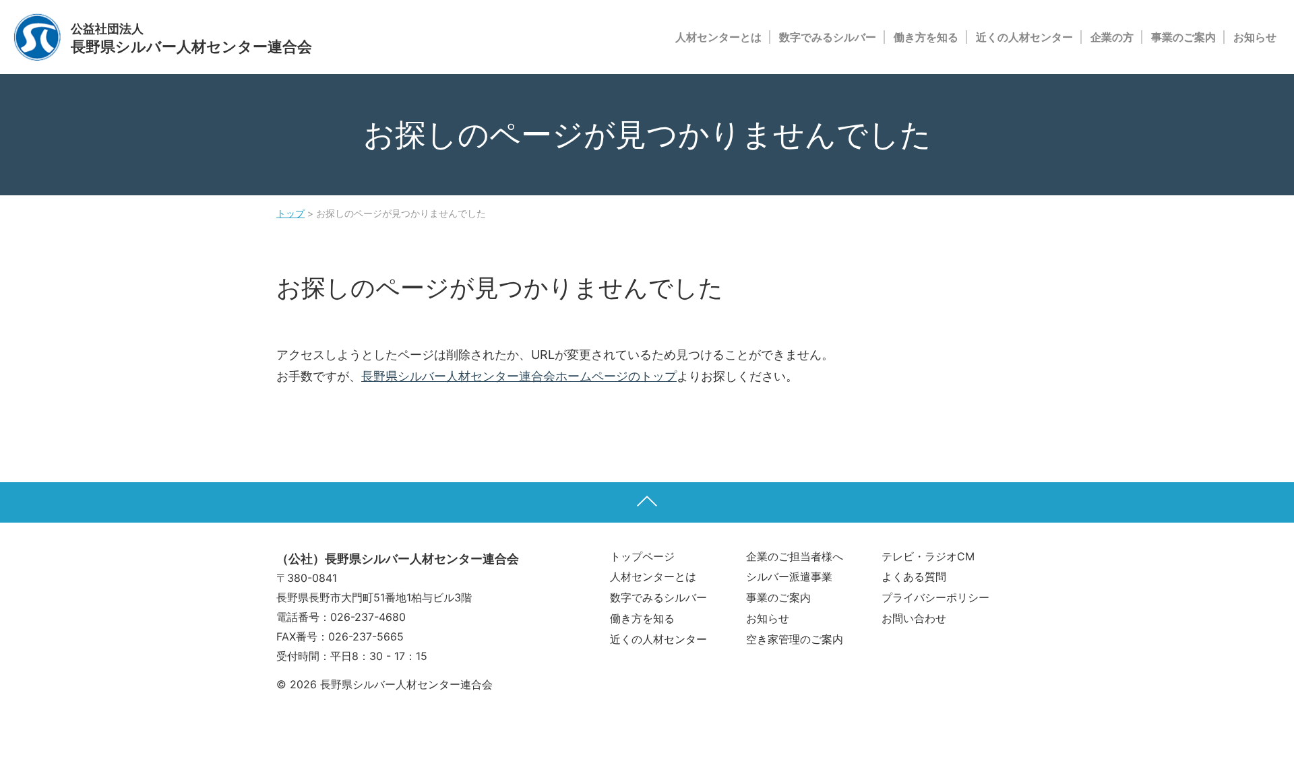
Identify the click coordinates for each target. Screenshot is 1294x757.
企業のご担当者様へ (794, 556)
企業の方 (1112, 37)
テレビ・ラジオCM (928, 556)
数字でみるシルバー (827, 37)
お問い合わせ (914, 618)
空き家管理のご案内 (794, 639)
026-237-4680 (368, 617)
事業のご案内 (1183, 37)
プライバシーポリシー (935, 597)
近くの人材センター (1024, 37)
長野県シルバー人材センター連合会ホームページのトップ (519, 376)
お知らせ (1254, 37)
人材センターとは (718, 37)
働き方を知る (926, 37)
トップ (290, 213)
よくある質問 (914, 576)
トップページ (642, 556)
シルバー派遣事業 (789, 576)
